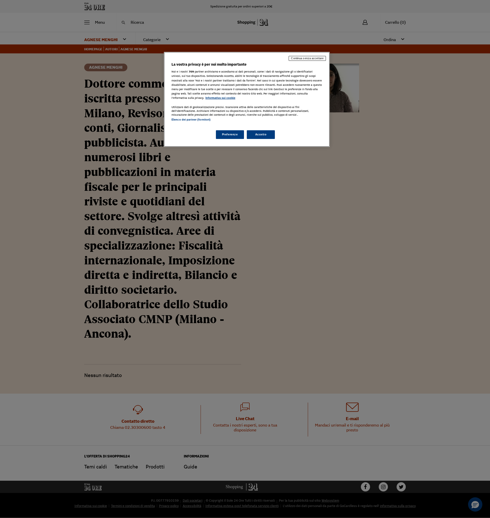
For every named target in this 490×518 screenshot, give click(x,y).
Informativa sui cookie (220, 97)
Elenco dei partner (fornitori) (191, 119)
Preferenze (230, 134)
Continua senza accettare (307, 58)
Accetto (261, 134)
